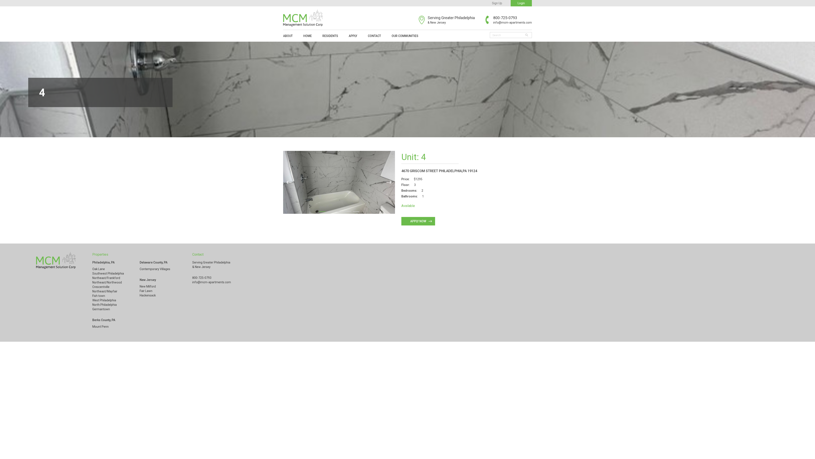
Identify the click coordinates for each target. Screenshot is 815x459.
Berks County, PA (103, 320)
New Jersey (148, 280)
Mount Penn (100, 326)
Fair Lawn (146, 291)
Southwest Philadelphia (108, 273)
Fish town (98, 296)
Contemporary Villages (155, 269)
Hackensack (148, 295)
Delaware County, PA (153, 262)
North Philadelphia (104, 304)
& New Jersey (437, 22)
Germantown (101, 309)
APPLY (353, 36)
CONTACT (374, 36)
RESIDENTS (330, 36)
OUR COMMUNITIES (405, 36)
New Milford (148, 286)
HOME (307, 36)
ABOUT (288, 36)
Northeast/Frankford (106, 278)
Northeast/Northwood (107, 282)
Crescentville (101, 287)
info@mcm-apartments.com (512, 22)
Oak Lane (98, 269)
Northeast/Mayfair (104, 291)
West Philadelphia (104, 300)
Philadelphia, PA (103, 262)
